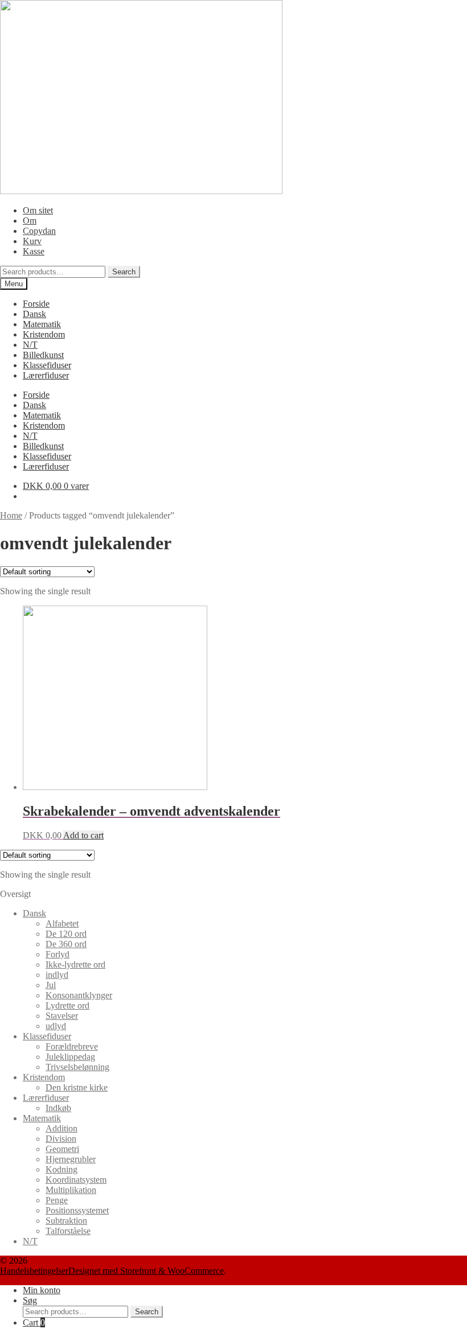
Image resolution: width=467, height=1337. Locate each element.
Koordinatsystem (76, 1179)
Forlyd (57, 954)
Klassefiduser (47, 365)
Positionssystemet (77, 1210)
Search (124, 272)
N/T (30, 344)
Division (61, 1138)
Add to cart (83, 835)
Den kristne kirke (77, 1087)
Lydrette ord (67, 1005)
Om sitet (38, 210)
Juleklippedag (70, 1057)
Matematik (42, 324)
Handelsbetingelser (34, 1271)
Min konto (41, 1290)
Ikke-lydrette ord (75, 964)
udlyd (56, 1026)
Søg (30, 1300)
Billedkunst (43, 355)
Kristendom (44, 334)
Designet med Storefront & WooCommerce (146, 1271)
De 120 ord (66, 934)
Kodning (61, 1169)
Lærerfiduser (46, 375)
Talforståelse (68, 1231)
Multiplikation (71, 1190)
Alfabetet (62, 923)
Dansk (34, 314)
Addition (61, 1128)
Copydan (39, 231)
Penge (57, 1200)
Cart (34, 1322)
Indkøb (58, 1108)
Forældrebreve (72, 1046)
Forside (36, 303)
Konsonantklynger (79, 995)
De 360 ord (66, 944)
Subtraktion (66, 1220)
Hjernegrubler (71, 1159)
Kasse (33, 251)
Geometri (62, 1149)
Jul (51, 985)
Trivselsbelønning (77, 1067)
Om (29, 220)
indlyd (57, 975)
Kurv (32, 241)
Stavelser (62, 1016)
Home (11, 515)
